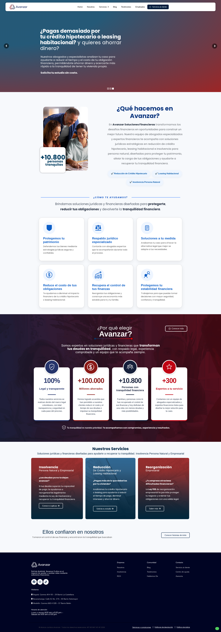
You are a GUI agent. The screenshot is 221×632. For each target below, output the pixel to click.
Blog (115, 7)
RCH (119, 576)
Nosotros (91, 7)
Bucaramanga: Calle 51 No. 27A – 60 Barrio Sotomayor (55, 599)
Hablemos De (152, 576)
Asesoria (179, 576)
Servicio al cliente (183, 567)
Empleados (140, 7)
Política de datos (183, 627)
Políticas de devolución (164, 627)
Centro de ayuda (182, 572)
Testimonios (126, 7)
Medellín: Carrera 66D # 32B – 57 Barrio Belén (52, 603)
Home (80, 7)
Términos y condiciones (141, 627)
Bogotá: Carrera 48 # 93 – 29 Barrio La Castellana (53, 595)
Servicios (103, 7)
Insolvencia (121, 572)
